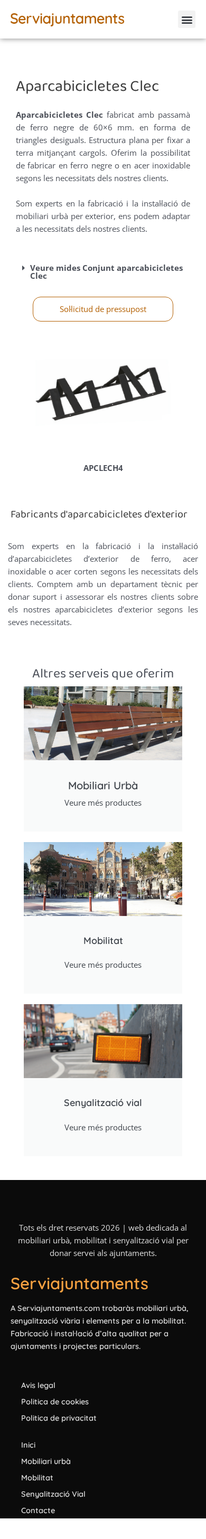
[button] (186, 19)
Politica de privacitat (59, 1418)
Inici (28, 1445)
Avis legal (38, 1385)
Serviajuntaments (79, 1283)
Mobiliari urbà (46, 1461)
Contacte (38, 1510)
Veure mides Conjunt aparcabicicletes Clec (106, 271)
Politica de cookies (55, 1401)
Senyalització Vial (53, 1494)
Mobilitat (37, 1477)
